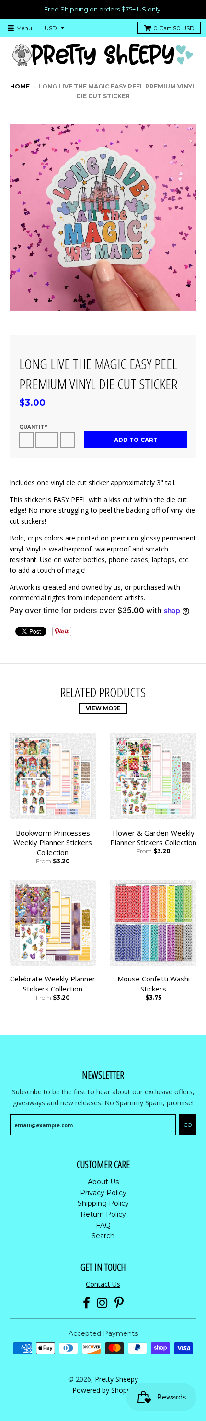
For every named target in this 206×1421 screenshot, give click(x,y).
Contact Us (103, 1284)
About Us (103, 1182)
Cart (174, 28)
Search (103, 1236)
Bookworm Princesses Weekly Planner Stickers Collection (52, 843)
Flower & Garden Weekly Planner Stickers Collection (153, 838)
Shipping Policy (103, 1203)
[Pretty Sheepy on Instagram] (102, 1303)
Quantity (33, 427)
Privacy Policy (103, 1193)
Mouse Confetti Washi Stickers (153, 983)
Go (188, 1125)
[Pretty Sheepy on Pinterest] (119, 1303)
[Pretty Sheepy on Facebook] (86, 1303)
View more (103, 708)
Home (20, 86)
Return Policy (103, 1214)
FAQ (103, 1225)
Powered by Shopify (103, 1390)
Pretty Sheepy (116, 1379)
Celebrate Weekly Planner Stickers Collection (52, 983)
